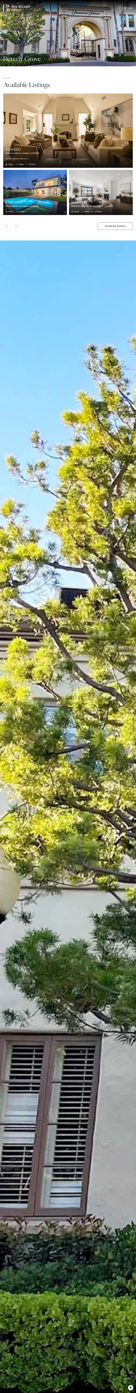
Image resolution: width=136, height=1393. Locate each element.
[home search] (124, 8)
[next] (16, 226)
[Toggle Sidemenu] (130, 8)
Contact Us (119, 8)
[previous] (7, 226)
